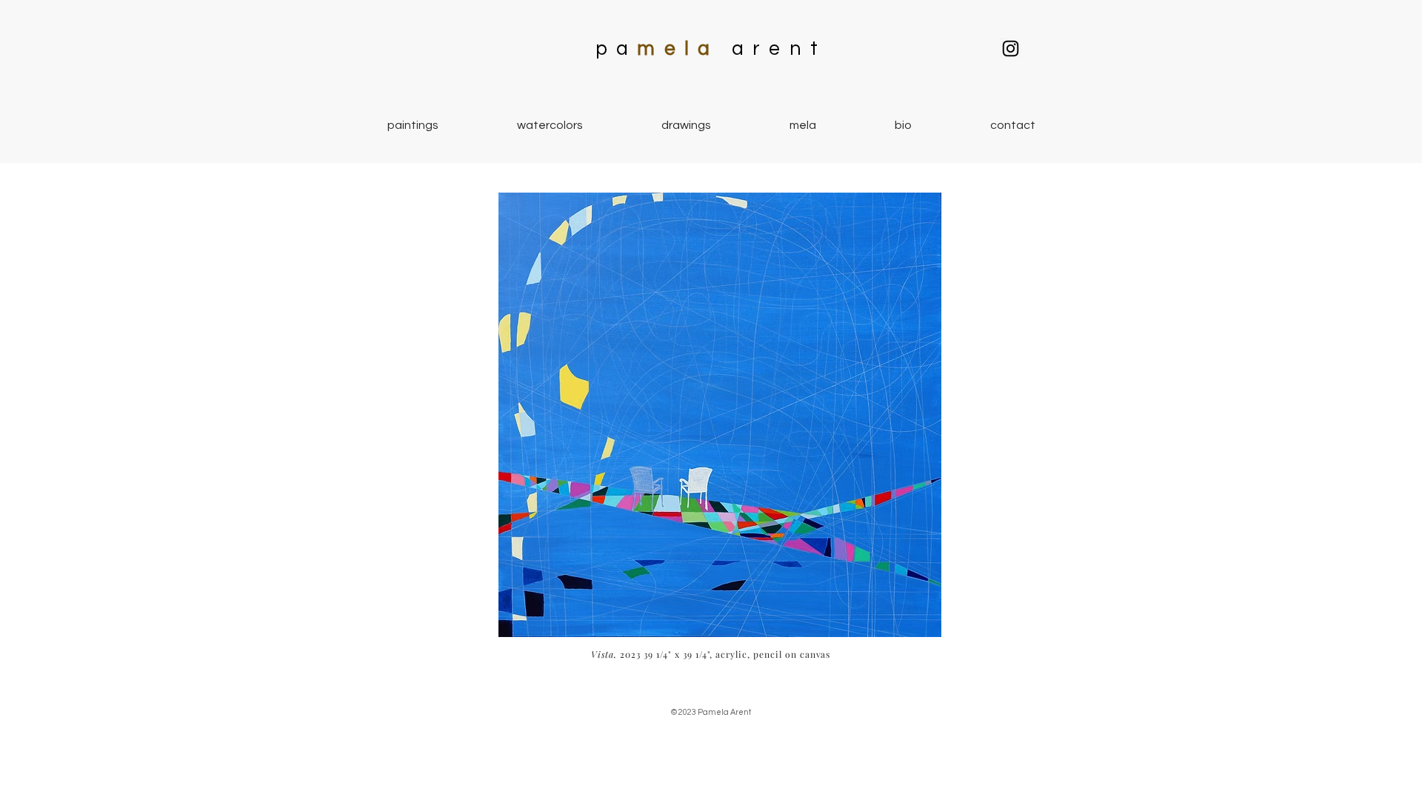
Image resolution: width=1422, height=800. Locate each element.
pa (616, 49)
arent (779, 49)
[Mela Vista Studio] (1010, 48)
